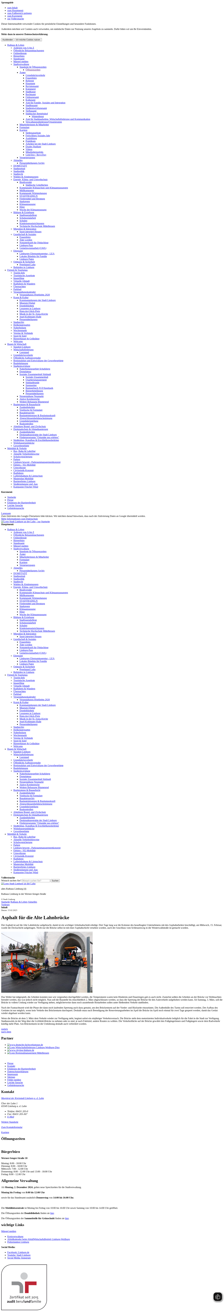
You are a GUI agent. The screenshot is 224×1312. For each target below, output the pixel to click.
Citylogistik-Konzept (23, 470)
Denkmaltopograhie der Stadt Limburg (38, 434)
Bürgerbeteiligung (34, 390)
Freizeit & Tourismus (17, 270)
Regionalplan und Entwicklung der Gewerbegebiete (38, 360)
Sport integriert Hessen (30, 231)
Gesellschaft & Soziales (24, 234)
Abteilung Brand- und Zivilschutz (29, 426)
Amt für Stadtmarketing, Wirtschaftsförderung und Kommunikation (58, 119)
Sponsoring (31, 385)
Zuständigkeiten (27, 407)
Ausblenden (7, 40)
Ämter (23, 72)
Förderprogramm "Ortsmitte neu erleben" (39, 437)
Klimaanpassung (28, 204)
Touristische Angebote (24, 275)
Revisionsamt (32, 86)
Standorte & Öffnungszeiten (33, 67)
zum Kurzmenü (14, 16)
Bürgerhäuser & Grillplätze (26, 338)
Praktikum (31, 141)
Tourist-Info (19, 272)
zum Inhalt (12, 7)
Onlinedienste (20, 53)
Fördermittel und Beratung (32, 198)
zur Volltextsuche (15, 18)
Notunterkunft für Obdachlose (34, 242)
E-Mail (10, 1117)
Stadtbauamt (31, 105)
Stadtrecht (18, 174)
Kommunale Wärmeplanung (33, 193)
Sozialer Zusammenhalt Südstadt (35, 374)
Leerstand (24, 352)
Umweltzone (19, 467)
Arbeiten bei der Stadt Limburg (41, 144)
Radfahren (18, 473)
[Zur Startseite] (18, 883)
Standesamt (18, 58)
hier (52, 1213)
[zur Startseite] (25, 521)
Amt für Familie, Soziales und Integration (45, 102)
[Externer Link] (115, 1044)
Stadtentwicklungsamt (36, 108)
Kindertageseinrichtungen (32, 223)
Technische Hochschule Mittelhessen (37, 226)
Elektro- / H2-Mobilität (24, 465)
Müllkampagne (27, 190)
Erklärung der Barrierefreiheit (21, 502)
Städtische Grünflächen (37, 185)
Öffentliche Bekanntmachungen (28, 50)
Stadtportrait (19, 168)
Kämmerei (31, 89)
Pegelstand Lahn (28, 264)
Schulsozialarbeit (28, 218)
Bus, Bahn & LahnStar (24, 451)
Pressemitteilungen (28, 319)
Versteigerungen (27, 157)
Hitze (22, 207)
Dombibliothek (27, 305)
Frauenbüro (31, 78)
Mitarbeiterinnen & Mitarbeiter (34, 124)
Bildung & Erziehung (23, 212)
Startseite (11, 497)
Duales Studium (33, 146)
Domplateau (25, 371)
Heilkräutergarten (21, 325)
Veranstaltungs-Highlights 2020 (35, 294)
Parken (16, 459)
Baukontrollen (26, 423)
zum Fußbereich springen (19, 13)
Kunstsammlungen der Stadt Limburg (38, 300)
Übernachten (19, 286)
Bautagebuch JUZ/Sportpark (39, 388)
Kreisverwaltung (15, 1236)
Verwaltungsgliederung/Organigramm (44, 122)
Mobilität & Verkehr (17, 448)
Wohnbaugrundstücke (23, 443)
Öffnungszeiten (33, 69)
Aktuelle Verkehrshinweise (26, 454)
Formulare (24, 127)
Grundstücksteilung (29, 421)
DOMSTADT (20, 165)
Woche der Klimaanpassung (33, 209)
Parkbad (17, 289)
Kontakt (11, 1066)
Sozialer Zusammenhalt (37, 377)
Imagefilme (18, 278)
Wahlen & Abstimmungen (25, 176)
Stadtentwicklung (21, 366)
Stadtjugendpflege (28, 215)
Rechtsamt (31, 94)
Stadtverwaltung (21, 64)
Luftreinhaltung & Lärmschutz (28, 476)
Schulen (23, 220)
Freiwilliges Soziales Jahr (38, 135)
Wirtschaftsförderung (23, 349)
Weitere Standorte (9, 1122)
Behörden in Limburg (23, 267)
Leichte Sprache (15, 505)
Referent (30, 80)
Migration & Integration (24, 229)
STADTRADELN (29, 196)
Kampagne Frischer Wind (25, 487)
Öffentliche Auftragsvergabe (27, 358)
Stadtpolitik (18, 171)
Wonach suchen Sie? (11, 880)
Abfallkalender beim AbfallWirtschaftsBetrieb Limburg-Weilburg (38, 1239)
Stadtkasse (31, 91)
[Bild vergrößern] (47, 992)
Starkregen (25, 201)
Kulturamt (30, 100)
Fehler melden (14, 1079)
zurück (4, 1029)
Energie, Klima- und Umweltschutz (30, 179)
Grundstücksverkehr (35, 75)
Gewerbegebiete (21, 445)
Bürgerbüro (19, 56)
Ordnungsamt (32, 97)
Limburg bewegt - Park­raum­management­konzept (36, 462)
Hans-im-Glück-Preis (30, 311)
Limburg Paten (27, 259)
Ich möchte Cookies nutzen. (28, 40)
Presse (10, 500)
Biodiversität (26, 182)
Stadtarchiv (18, 322)
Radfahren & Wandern (24, 283)
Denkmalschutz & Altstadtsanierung (30, 429)
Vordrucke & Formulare (31, 410)
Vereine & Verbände (23, 333)
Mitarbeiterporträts (34, 152)
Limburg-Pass (26, 245)
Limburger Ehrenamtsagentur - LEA (37, 253)
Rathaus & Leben (15, 45)
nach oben (6, 1031)
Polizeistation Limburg (18, 1242)
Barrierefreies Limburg (24, 481)
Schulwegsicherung (22, 456)
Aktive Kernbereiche (30, 399)
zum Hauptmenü (15, 10)
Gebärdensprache (15, 508)
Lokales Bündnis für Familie (33, 256)
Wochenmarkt (20, 330)
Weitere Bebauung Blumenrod (34, 401)
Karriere (23, 130)
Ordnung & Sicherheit (24, 262)
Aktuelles (18, 160)
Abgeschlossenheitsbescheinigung (36, 418)
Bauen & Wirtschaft (16, 344)
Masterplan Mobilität (23, 478)
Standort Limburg (21, 347)
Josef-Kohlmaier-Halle (30, 316)
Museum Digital (27, 303)
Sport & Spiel (20, 336)
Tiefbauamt (31, 111)
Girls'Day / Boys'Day (36, 155)
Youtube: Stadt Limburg (18, 1255)
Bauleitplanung (20, 363)
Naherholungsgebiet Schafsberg (35, 369)
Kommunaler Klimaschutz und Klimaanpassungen (44, 187)
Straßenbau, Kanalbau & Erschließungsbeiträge (36, 440)
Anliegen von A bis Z (23, 47)
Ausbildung (31, 138)
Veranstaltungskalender (24, 292)
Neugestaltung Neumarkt (32, 396)
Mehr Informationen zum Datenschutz (19, 519)
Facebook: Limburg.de (18, 1252)
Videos (29, 149)
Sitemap (11, 1077)
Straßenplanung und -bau (25, 484)
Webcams (18, 341)
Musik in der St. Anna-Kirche (34, 314)
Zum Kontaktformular (11, 1127)
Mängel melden (20, 61)
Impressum (12, 1074)
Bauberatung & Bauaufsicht (26, 404)
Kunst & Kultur (20, 297)
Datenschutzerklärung (17, 1071)
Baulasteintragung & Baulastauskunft (37, 415)
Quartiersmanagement (36, 379)
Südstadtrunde (32, 382)
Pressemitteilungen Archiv (32, 163)
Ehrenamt (18, 251)
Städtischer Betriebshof (37, 113)
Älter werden (26, 240)
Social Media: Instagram (19, 1258)
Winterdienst (38, 116)
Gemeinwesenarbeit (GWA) (33, 248)
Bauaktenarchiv (27, 412)
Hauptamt (30, 83)
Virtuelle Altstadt (21, 281)
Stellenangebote (33, 133)
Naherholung (19, 327)
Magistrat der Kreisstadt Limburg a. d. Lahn (22, 1098)
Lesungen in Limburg (30, 308)
